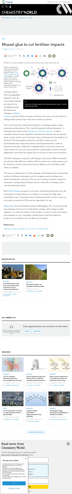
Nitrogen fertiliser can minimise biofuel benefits (35, 285)
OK (14, 483)
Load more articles (36, 432)
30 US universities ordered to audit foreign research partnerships (12, 412)
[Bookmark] (54, 56)
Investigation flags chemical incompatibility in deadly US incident (59, 412)
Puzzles (30, 18)
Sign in (27, 331)
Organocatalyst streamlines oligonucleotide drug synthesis (33, 413)
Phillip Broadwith (59, 419)
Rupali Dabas (34, 421)
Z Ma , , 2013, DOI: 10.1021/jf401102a (26, 229)
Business (29, 374)
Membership (66, 2)
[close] (68, 51)
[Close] (26, 459)
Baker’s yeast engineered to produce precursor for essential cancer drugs (59, 378)
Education (58, 2)
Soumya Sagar (58, 385)
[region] (14, 475)
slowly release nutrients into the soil (11, 74)
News (4, 39)
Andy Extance (34, 385)
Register (37, 331)
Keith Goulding (13, 191)
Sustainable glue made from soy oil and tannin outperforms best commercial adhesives (11, 286)
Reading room (22, 18)
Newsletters (8, 18)
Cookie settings (14, 488)
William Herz (9, 206)
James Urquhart (12, 385)
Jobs (14, 18)
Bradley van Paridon (9, 295)
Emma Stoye (8, 49)
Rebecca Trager (35, 291)
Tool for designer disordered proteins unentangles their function (12, 378)
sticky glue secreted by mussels (39, 131)
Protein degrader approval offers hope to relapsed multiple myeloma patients (35, 378)
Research (6, 281)
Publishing (50, 2)
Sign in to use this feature (59, 51)
